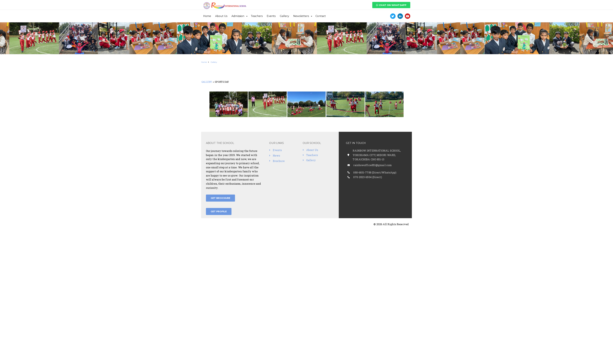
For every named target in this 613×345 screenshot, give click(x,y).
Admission (237, 16)
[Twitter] (393, 16)
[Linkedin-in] (400, 16)
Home (207, 16)
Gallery (284, 16)
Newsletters (301, 16)
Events (271, 16)
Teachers (257, 16)
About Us (221, 16)
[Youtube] (407, 16)
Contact (320, 16)
